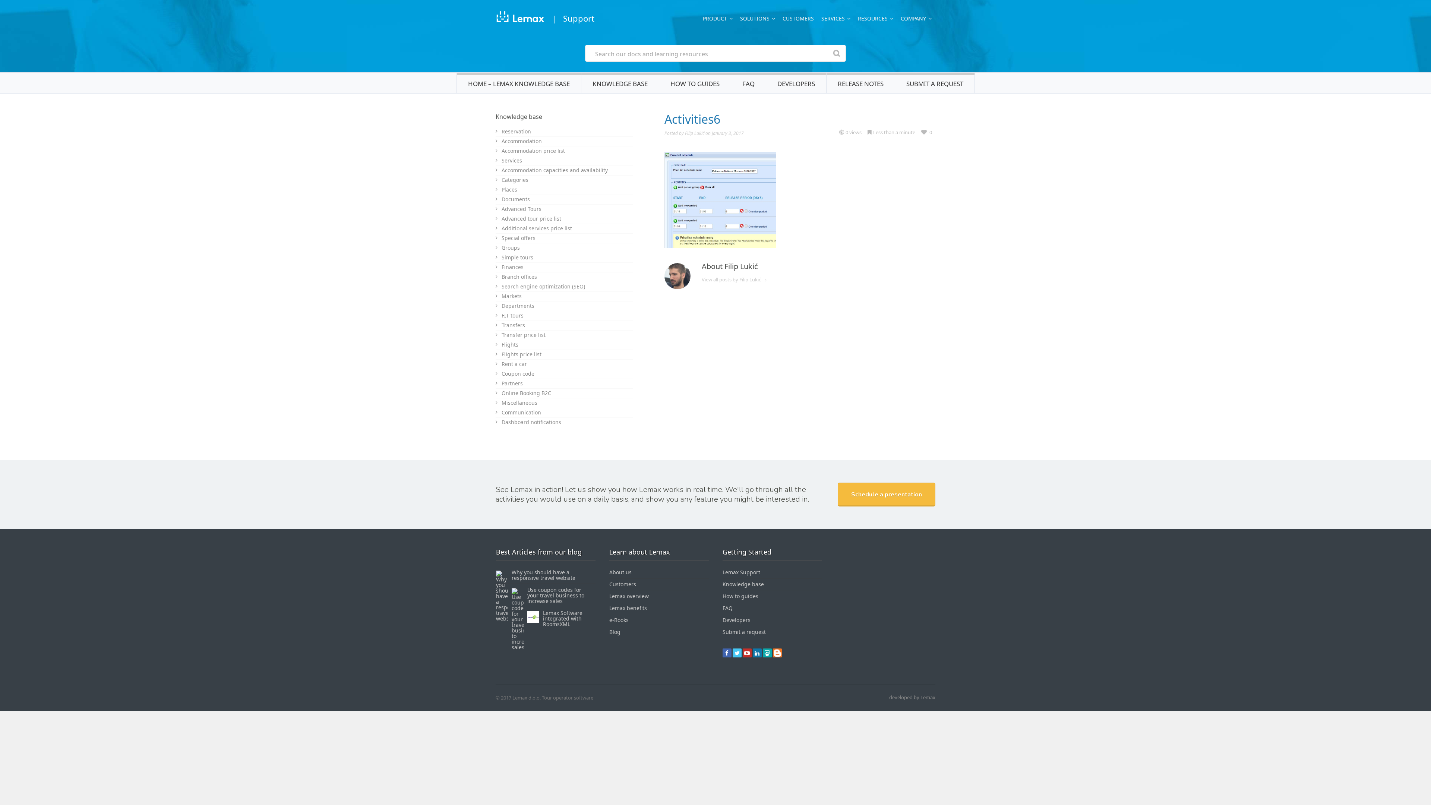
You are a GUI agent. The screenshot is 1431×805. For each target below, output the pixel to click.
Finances (513, 267)
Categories (515, 179)
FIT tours (513, 315)
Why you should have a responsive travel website (543, 575)
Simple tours (517, 257)
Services (512, 160)
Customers (798, 18)
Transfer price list (524, 334)
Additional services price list (537, 228)
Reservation (516, 131)
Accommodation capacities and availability (555, 170)
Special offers (519, 238)
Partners (512, 383)
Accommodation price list (533, 150)
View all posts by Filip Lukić (734, 279)
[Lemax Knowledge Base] (520, 18)
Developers (796, 83)
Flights (510, 344)
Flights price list (521, 354)
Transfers (513, 325)
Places (509, 189)
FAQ (748, 83)
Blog (614, 631)
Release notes (861, 83)
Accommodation (522, 141)
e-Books (619, 620)
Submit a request (934, 83)
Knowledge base (620, 83)
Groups (511, 247)
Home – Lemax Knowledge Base (519, 83)
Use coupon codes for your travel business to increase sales (555, 595)
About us (620, 572)
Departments (518, 305)
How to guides (695, 83)
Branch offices (519, 276)
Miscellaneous (519, 402)
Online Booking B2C (526, 393)
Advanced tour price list (531, 218)
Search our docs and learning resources (651, 54)
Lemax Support (741, 572)
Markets (512, 296)
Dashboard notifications (531, 422)
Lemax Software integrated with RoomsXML (562, 618)
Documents (516, 199)
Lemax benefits (628, 608)
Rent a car (514, 363)
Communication (521, 412)
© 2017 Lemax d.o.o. (518, 697)
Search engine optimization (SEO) (543, 286)
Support (578, 18)
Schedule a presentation (886, 494)
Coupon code (518, 373)
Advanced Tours (521, 208)
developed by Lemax (912, 697)
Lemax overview (629, 596)
